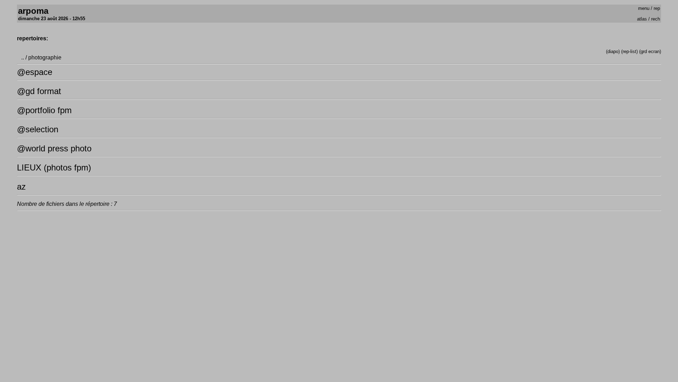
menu (643, 8)
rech (655, 19)
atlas (642, 19)
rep (657, 8)
